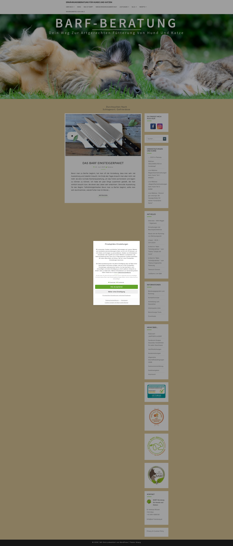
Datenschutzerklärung (124, 272)
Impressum (124, 300)
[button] (116, 287)
